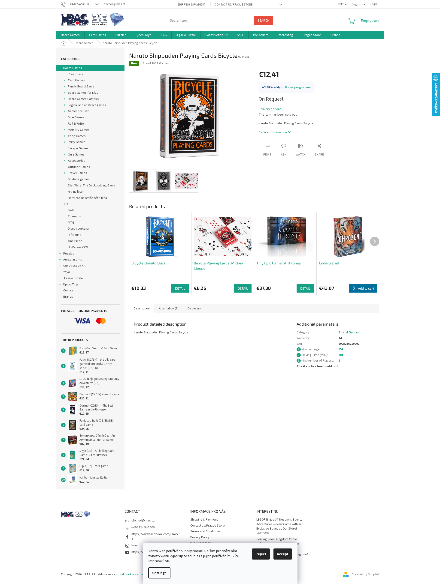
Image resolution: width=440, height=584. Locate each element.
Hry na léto (75, 191)
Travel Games (77, 173)
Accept (282, 554)
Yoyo (66, 272)
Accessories (76, 161)
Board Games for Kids (83, 92)
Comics (68, 290)
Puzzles (68, 253)
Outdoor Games (79, 167)
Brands (68, 296)
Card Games (76, 80)
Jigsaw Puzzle (73, 278)
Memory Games (79, 130)
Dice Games (76, 117)
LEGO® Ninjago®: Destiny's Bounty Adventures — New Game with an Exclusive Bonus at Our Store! (279, 524)
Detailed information (273, 132)
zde (167, 561)
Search (263, 20)
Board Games (72, 68)
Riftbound (74, 235)
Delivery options (270, 109)
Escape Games (78, 148)
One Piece (75, 241)
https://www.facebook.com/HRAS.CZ (155, 536)
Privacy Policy (199, 537)
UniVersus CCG (78, 247)
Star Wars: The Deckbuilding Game (91, 185)
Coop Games (77, 136)
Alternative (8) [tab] (168, 308)
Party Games (76, 142)
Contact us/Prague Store (234, 5)
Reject (260, 554)
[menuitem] (70, 35)
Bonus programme (298, 87)
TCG (66, 204)
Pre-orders (75, 74)
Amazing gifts (72, 259)
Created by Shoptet (365, 574)
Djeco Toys (71, 284)
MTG (71, 222)
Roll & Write (76, 123)
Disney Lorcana (78, 228)
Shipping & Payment (192, 5)
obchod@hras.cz (143, 520)
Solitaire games (79, 179)
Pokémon (74, 216)
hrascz (136, 545)
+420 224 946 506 (143, 527)
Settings (159, 572)
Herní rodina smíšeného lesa (87, 198)
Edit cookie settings (132, 574)
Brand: (156, 63)
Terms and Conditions (205, 531)
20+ (340, 355)
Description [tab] (142, 308)
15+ (340, 349)
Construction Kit (74, 266)
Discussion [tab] (195, 308)
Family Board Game (81, 86)
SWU (71, 210)
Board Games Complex (83, 99)
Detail (180, 288)
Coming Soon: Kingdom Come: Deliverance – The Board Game (277, 541)
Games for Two (78, 111)
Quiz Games (76, 154)
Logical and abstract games (87, 105)
